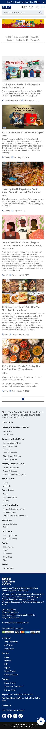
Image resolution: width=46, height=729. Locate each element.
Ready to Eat (8, 568)
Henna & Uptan (9, 512)
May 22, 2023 (19, 210)
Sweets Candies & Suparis (14, 474)
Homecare (7, 554)
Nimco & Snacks (10, 471)
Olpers (7, 668)
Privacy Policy (10, 690)
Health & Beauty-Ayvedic (13, 509)
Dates (5, 482)
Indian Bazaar (10, 671)
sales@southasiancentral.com (16, 622)
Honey (6, 501)
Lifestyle (21, 40)
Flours (5, 550)
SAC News (8, 645)
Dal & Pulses (8, 547)
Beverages (8, 431)
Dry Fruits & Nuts (10, 497)
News (33, 40)
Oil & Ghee (7, 557)
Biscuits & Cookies (11, 468)
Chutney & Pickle (10, 446)
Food (33, 37)
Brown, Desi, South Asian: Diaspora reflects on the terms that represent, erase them (22, 245)
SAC (6, 275)
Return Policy (10, 683)
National (7, 660)
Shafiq (7, 157)
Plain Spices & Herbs (12, 456)
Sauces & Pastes (10, 459)
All (7, 37)
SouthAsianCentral (12, 100)
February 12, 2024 (21, 157)
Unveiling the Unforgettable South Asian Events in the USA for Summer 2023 (21, 192)
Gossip (9, 40)
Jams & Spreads (10, 453)
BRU (6, 664)
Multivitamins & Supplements (15, 515)
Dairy (5, 527)
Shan (6, 657)
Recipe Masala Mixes (12, 443)
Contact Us (9, 649)
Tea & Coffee (9, 435)
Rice (5, 560)
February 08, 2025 (31, 100)
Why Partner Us (11, 642)
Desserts (7, 449)
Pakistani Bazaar (11, 675)
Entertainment (20, 37)
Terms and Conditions (13, 686)
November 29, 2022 (20, 275)
